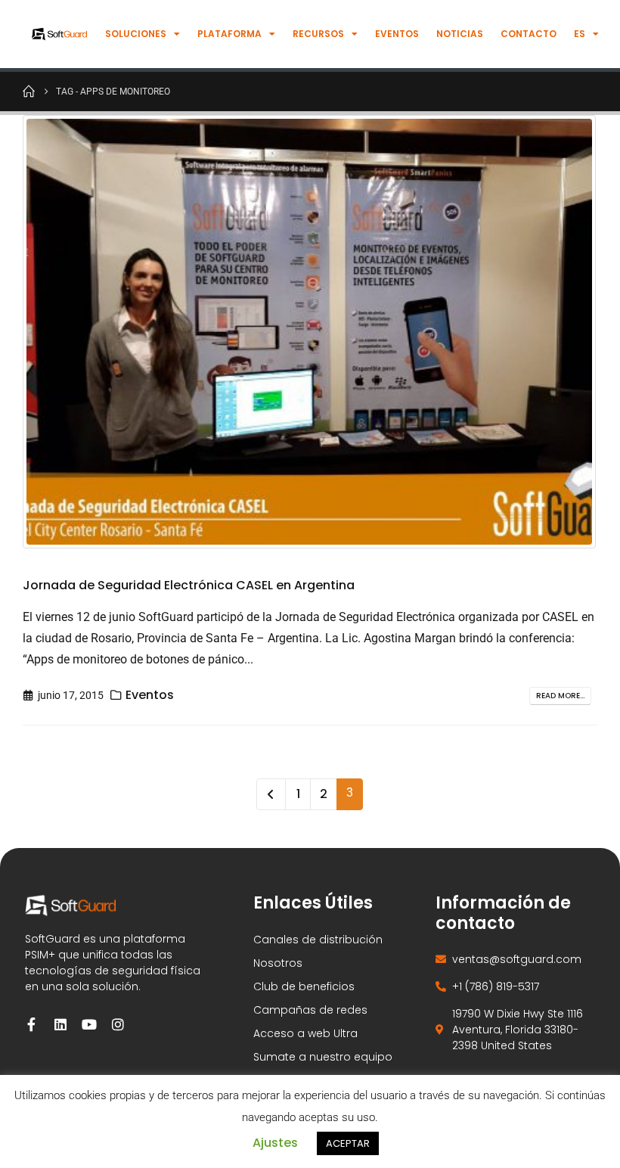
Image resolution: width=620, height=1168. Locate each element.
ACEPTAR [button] (348, 1143)
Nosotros (277, 963)
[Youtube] (89, 1024)
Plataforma (229, 33)
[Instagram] (118, 1024)
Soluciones (135, 33)
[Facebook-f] (32, 1024)
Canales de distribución (318, 939)
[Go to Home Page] (29, 91)
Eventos (397, 33)
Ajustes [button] (275, 1142)
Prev (271, 794)
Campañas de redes (310, 1009)
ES (579, 33)
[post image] (310, 331)
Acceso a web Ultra (305, 1033)
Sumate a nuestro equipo (322, 1056)
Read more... (560, 695)
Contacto (528, 33)
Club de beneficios (304, 986)
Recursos (318, 33)
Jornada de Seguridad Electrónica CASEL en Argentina (189, 585)
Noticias (459, 33)
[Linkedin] (60, 1024)
